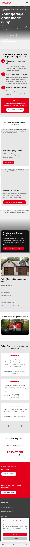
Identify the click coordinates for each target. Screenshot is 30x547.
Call (25, 545)
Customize (15, 538)
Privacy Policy (8, 530)
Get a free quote (8, 492)
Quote (15, 545)
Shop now (8, 162)
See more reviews (15, 426)
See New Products (9, 40)
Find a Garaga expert (15, 110)
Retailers (5, 545)
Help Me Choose (8, 35)
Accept (15, 534)
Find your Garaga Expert (13, 249)
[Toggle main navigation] (26, 2)
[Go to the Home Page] (11, 3)
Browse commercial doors (14, 202)
